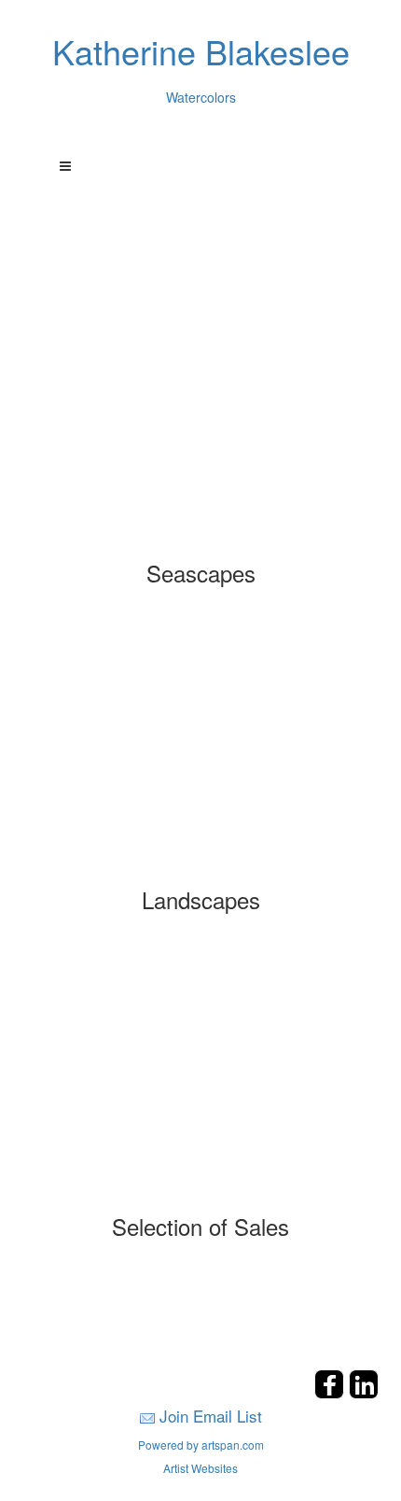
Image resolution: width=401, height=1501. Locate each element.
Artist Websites (200, 1468)
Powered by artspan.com (201, 1444)
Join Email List (210, 1415)
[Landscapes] (201, 752)
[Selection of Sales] (201, 1079)
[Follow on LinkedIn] (364, 1393)
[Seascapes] (201, 425)
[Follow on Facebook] (331, 1393)
